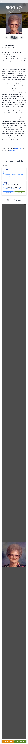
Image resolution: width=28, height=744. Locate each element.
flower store (12, 150)
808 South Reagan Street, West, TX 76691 (14, 174)
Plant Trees (20, 176)
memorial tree (17, 148)
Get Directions (8, 176)
